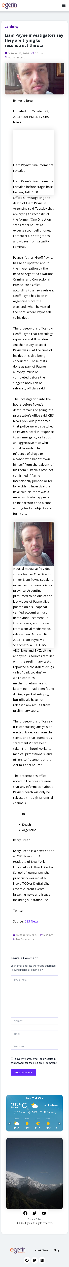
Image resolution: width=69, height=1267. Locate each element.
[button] (63, 5)
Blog (56, 1250)
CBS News (31, 921)
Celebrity (11, 27)
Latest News (41, 1250)
